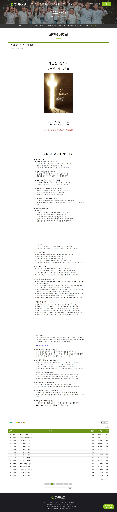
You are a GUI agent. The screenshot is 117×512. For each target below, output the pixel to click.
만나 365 (70, 25)
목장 (20, 25)
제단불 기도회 (94, 25)
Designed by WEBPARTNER (53, 508)
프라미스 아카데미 (51, 25)
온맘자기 (86, 25)
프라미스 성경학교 (39, 25)
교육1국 (25, 25)
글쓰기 (106, 480)
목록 (107, 426)
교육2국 (31, 25)
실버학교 (60, 25)
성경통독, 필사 (78, 25)
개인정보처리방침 (66, 508)
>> (70, 484)
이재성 (92, 434)
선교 (65, 25)
